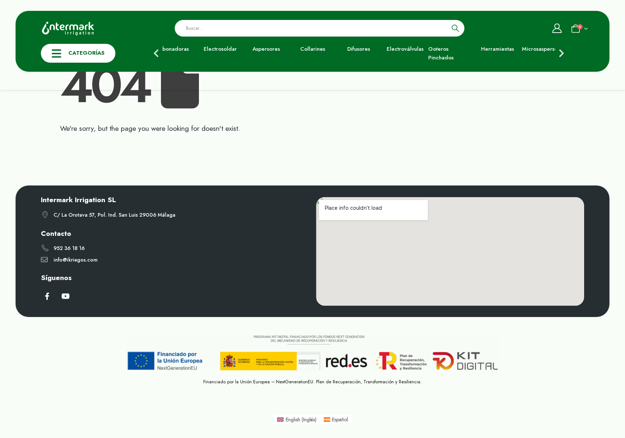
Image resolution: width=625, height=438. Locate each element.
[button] (156, 53)
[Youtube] (66, 296)
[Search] (455, 28)
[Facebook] (47, 296)
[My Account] (556, 28)
